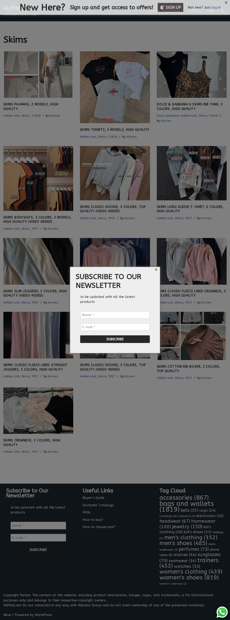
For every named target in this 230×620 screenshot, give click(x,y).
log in (216, 7)
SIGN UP (173, 7)
